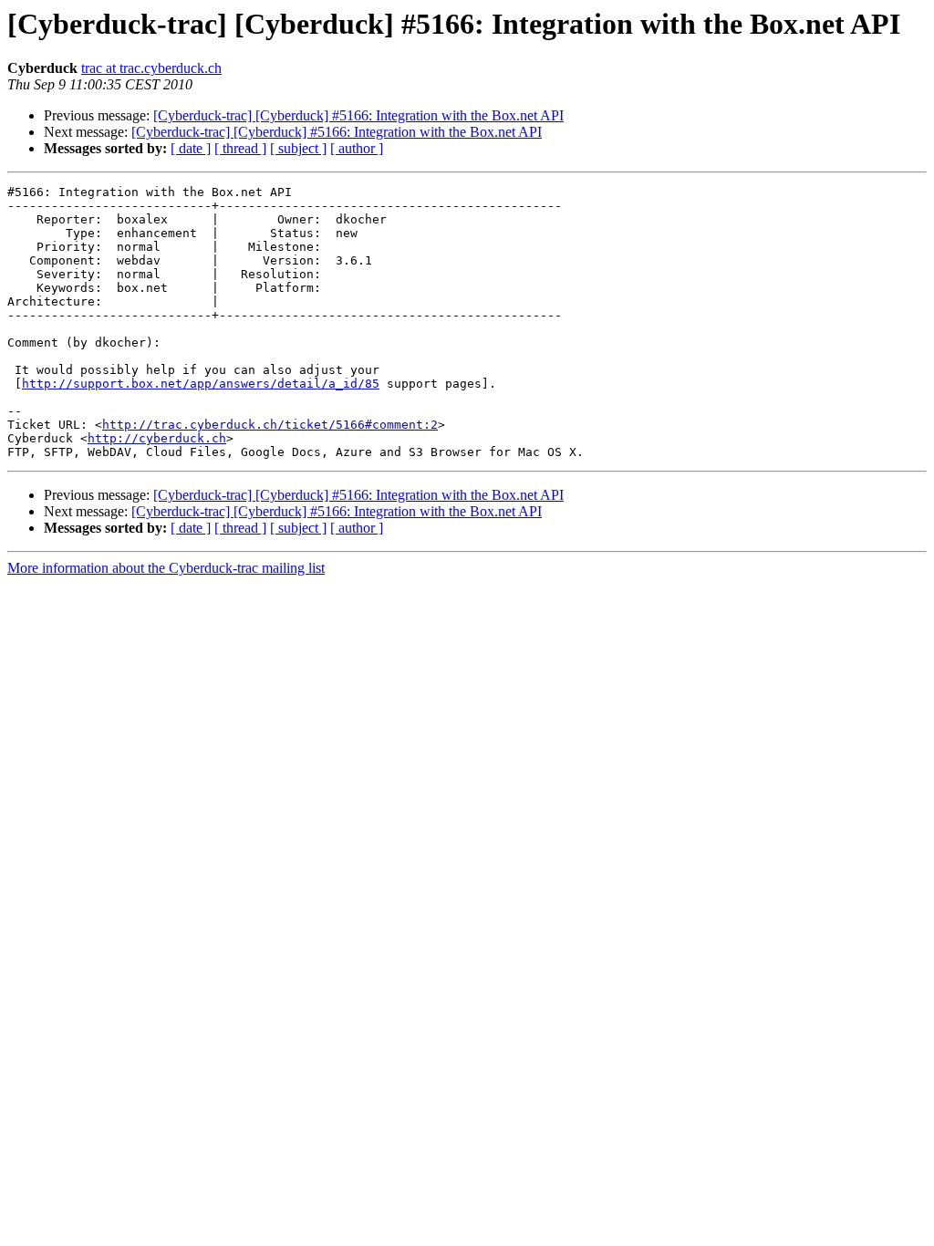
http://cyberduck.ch (157, 438)
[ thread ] (240, 148)
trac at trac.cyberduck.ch (151, 68)
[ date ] (191, 148)
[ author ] (356, 148)
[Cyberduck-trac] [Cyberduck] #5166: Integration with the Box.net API (358, 115)
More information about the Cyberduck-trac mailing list (166, 568)
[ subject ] (298, 148)
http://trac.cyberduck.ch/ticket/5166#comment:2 (270, 424)
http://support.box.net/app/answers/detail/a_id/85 (200, 383)
